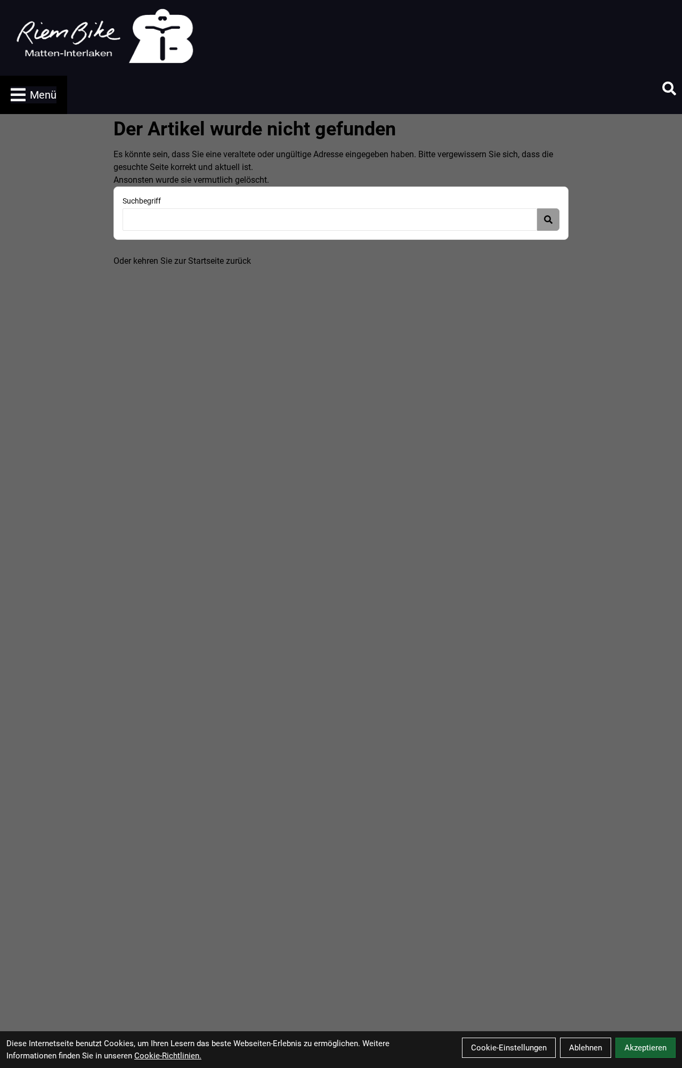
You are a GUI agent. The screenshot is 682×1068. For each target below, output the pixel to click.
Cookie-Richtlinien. (167, 1056)
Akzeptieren (645, 1048)
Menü (43, 94)
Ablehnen (585, 1048)
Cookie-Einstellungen (509, 1048)
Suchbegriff (142, 201)
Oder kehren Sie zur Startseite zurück (182, 261)
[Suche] (669, 88)
